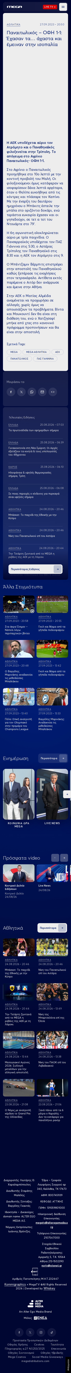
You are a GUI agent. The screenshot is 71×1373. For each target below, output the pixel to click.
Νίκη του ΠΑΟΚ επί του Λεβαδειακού (52, 1064)
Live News (52, 823)
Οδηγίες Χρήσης (17, 1344)
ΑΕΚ (57, 351)
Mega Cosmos (17, 1356)
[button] (63, 7)
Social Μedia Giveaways (47, 1356)
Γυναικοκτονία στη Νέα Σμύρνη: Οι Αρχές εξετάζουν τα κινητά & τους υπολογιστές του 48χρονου (33, 451)
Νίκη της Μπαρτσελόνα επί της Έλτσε (51, 1018)
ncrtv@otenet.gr (52, 1265)
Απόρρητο (68, 1365)
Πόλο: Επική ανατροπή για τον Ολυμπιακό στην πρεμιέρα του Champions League (18, 724)
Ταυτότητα (57, 1344)
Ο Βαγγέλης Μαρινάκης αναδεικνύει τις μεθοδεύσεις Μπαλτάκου (19, 676)
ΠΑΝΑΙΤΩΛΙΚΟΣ (19, 358)
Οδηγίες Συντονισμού (21, 1352)
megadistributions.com (35, 1361)
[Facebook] (11, 391)
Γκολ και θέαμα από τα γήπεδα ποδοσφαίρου (51, 628)
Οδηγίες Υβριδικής (52, 1352)
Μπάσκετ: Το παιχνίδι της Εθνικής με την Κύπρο (17, 973)
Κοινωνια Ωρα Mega (19, 825)
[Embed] (52, 391)
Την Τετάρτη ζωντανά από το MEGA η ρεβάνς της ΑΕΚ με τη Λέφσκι (31, 555)
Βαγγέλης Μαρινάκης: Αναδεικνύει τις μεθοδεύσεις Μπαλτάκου (51, 724)
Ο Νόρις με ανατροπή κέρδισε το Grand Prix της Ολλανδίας (18, 1113)
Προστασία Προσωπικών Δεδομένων (35, 1340)
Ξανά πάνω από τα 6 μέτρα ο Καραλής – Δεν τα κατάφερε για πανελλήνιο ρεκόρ (51, 1115)
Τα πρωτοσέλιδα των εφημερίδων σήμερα (33, 430)
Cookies (39, 1344)
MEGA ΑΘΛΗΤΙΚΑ (36, 351)
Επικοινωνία (58, 1348)
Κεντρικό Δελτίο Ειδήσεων (14, 887)
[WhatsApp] (31, 391)
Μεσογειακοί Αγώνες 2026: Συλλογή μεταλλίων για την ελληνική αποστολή (17, 1067)
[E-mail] (42, 391)
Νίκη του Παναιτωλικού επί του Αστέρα (31, 535)
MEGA (14, 351)
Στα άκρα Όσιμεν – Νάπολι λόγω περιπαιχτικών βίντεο (17, 630)
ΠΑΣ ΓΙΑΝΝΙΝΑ (45, 358)
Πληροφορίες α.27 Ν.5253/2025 (25, 1348)
